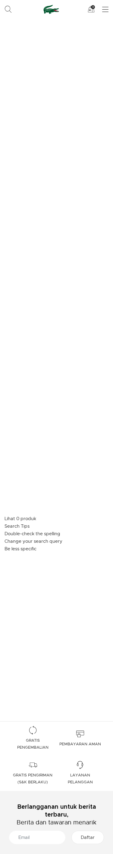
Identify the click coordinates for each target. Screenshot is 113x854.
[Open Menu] (101, 9)
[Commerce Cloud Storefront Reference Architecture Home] (50, 9)
